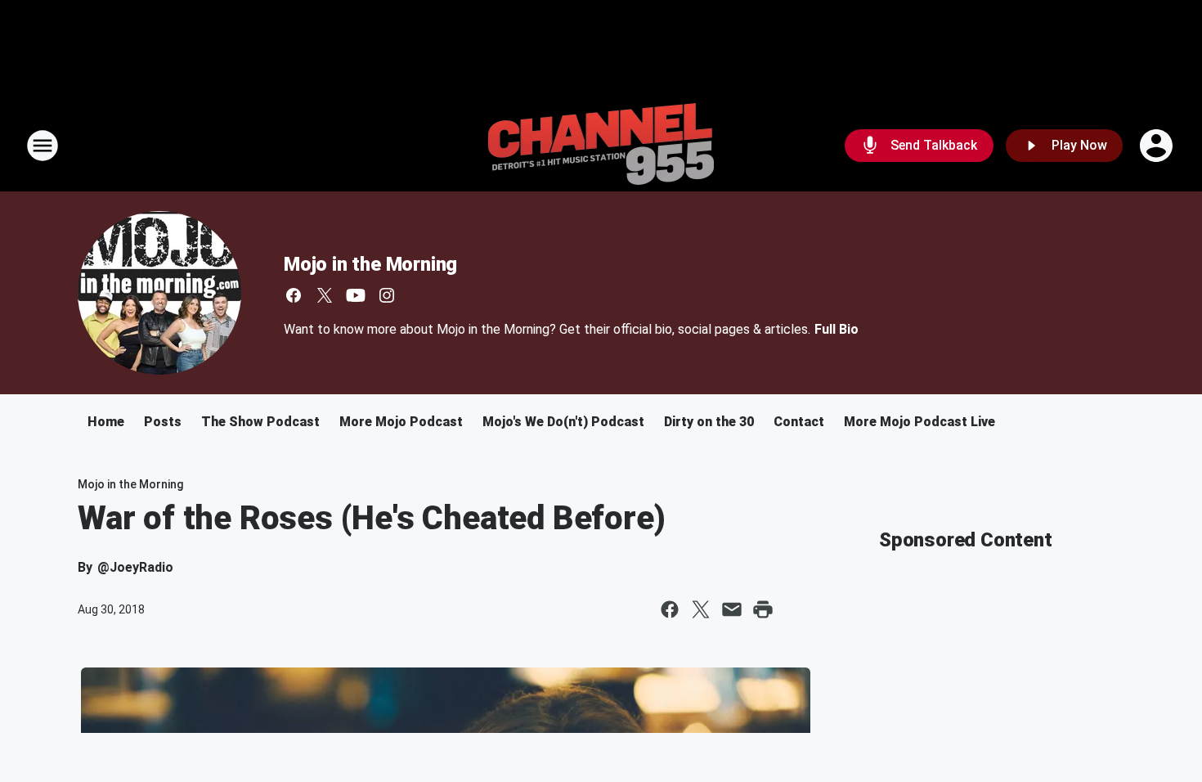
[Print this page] (762, 609)
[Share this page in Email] (731, 609)
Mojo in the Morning (370, 264)
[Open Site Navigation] (42, 145)
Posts (163, 421)
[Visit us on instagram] (387, 295)
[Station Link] (601, 145)
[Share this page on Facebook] (669, 609)
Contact (799, 421)
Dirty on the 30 (709, 421)
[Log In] (1158, 145)
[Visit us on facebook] (293, 295)
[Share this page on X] (700, 609)
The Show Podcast (260, 421)
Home (105, 421)
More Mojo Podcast (401, 421)
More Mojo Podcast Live (919, 421)
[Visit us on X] (324, 295)
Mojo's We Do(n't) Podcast (563, 421)
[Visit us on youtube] (356, 295)
